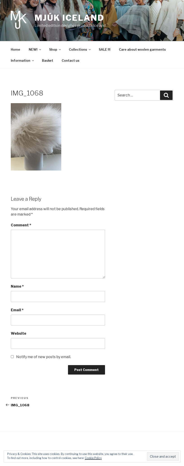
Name (17, 286)
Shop (53, 49)
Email (17, 310)
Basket (47, 60)
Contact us (70, 60)
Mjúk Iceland (69, 18)
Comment (21, 225)
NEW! (33, 49)
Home (15, 49)
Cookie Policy (93, 458)
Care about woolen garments (142, 49)
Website (18, 333)
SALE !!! (104, 49)
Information (20, 60)
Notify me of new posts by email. (43, 357)
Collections (78, 49)
